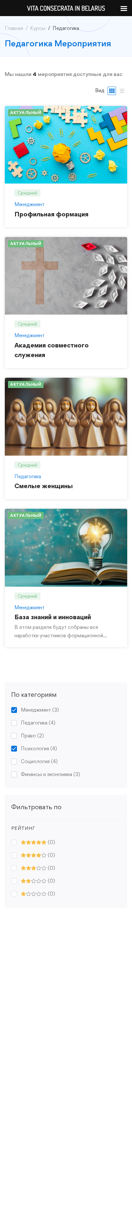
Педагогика (38, 723)
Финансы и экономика (50, 774)
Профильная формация (51, 214)
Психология (39, 748)
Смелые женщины (43, 486)
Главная (14, 28)
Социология (39, 761)
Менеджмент (40, 710)
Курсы (37, 28)
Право (32, 736)
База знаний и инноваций (52, 617)
